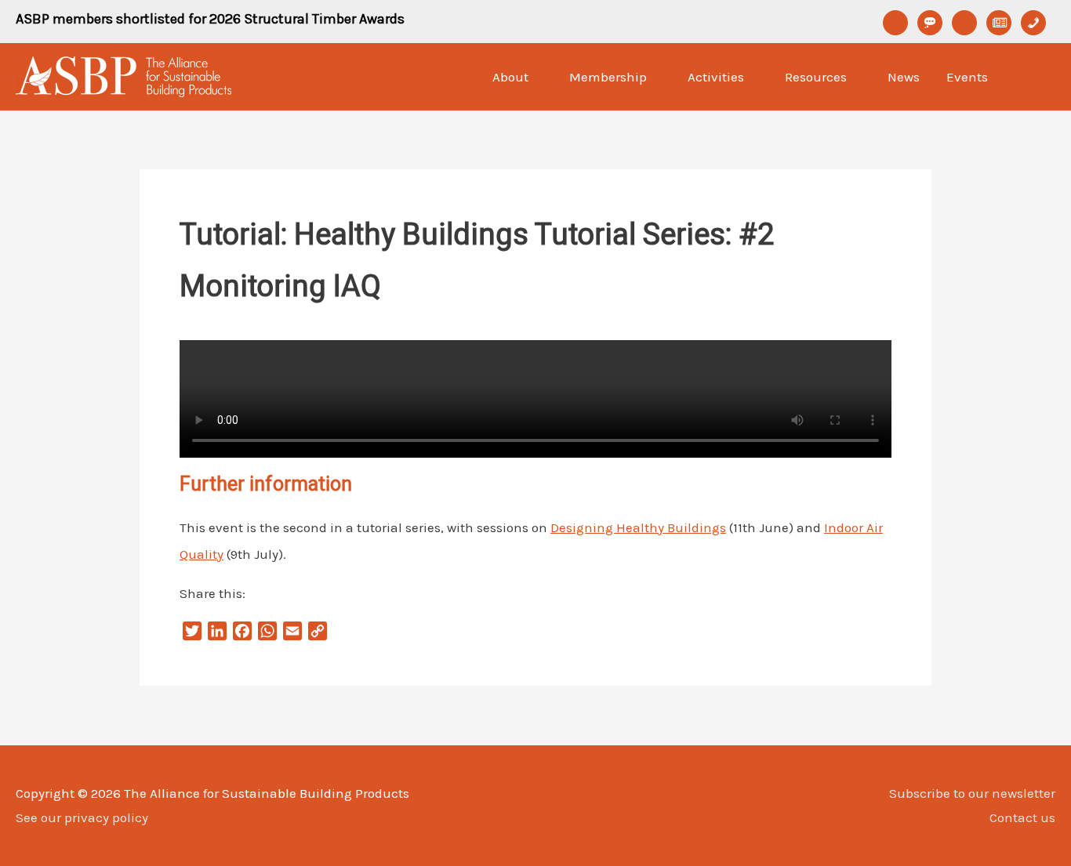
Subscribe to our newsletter (972, 793)
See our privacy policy (82, 817)
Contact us (1022, 817)
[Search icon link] (1035, 77)
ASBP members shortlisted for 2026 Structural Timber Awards (210, 18)
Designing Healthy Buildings (638, 527)
